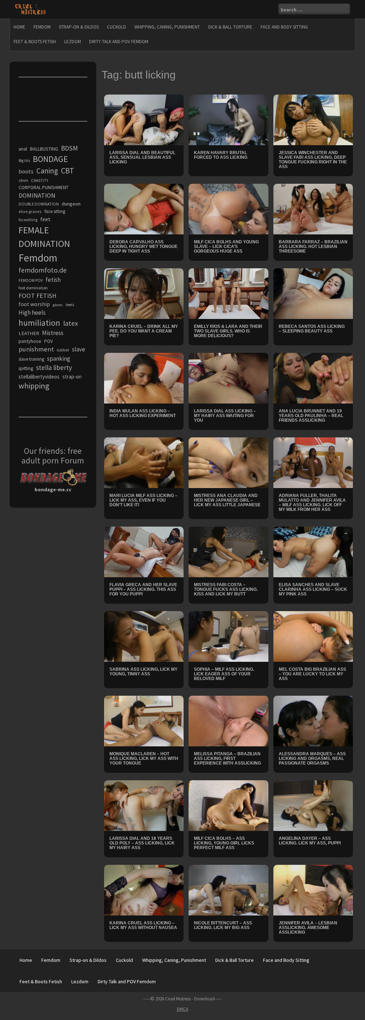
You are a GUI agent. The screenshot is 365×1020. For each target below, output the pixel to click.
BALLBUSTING (44, 149)
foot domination (33, 287)
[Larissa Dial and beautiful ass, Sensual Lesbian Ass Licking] (144, 119)
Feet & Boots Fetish (35, 42)
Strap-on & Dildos (79, 27)
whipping (34, 386)
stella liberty (54, 367)
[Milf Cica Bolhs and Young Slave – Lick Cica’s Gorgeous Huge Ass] (228, 208)
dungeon (71, 204)
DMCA (182, 1009)
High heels (32, 312)
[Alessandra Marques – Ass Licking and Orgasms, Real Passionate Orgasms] (313, 720)
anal (23, 149)
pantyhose (30, 341)
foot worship (34, 304)
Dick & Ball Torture (230, 27)
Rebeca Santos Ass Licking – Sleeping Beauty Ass (312, 329)
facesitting (28, 219)
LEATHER (29, 333)
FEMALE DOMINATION (44, 236)
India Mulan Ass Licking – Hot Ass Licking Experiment (142, 413)
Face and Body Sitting (284, 27)
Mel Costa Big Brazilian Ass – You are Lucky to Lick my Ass (312, 674)
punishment (36, 349)
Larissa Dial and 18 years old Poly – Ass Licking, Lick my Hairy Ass (142, 843)
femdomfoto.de (43, 270)
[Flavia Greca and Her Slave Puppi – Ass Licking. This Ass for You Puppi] (144, 551)
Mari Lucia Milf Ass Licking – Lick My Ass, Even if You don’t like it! (143, 500)
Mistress (52, 333)
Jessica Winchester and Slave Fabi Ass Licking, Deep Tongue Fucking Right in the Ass (313, 159)
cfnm (23, 180)
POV (48, 341)
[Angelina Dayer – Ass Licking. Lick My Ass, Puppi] (313, 805)
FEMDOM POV (31, 280)
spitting (26, 368)
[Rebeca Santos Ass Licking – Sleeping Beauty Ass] (313, 293)
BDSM (69, 148)
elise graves (30, 211)
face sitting (55, 211)
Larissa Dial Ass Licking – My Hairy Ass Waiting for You (225, 415)
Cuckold (116, 27)
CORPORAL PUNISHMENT (43, 187)
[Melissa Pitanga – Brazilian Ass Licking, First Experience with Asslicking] (228, 720)
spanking (58, 358)
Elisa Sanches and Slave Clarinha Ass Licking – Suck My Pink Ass (313, 589)
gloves (58, 305)
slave (78, 349)
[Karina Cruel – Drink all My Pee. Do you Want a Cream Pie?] (144, 293)
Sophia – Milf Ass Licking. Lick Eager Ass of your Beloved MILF (224, 674)
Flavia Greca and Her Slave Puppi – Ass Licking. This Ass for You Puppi (143, 589)
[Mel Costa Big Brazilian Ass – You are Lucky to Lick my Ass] (313, 636)
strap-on (72, 376)
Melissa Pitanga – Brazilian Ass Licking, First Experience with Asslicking (227, 758)
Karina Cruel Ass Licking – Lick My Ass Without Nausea (143, 925)
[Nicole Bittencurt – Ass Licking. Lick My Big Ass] (228, 890)
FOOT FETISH (37, 295)
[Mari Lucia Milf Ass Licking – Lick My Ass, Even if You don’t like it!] (144, 462)
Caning (47, 171)
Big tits (24, 160)
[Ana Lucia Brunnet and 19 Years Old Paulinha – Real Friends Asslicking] (313, 377)
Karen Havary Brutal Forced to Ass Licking (220, 155)
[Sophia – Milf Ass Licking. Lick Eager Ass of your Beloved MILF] (228, 636)
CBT (67, 171)
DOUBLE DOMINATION (39, 204)
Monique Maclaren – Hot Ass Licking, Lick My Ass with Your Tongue (143, 758)
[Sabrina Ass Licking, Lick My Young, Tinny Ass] (144, 636)
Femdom (42, 27)
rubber (63, 349)
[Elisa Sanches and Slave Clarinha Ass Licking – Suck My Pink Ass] (313, 551)
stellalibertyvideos (39, 376)
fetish (53, 280)
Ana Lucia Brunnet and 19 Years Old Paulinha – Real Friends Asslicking (311, 415)
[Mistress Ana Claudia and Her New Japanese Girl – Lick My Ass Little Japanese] (228, 462)
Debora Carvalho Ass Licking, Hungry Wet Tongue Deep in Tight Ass (143, 246)
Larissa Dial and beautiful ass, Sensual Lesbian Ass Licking (142, 157)
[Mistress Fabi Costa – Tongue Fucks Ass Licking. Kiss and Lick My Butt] (228, 551)
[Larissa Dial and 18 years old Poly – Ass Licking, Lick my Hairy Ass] (144, 805)
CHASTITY (39, 180)
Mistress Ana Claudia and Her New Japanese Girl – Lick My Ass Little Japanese (227, 500)
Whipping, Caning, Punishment (167, 27)
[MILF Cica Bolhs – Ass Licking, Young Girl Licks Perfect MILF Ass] (228, 805)
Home (19, 27)
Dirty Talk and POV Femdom (118, 42)
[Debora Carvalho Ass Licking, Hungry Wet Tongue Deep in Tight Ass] (144, 208)
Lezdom (72, 42)
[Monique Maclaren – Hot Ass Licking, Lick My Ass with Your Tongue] (144, 720)
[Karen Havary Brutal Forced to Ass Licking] (228, 119)
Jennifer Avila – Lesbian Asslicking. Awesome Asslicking (308, 927)
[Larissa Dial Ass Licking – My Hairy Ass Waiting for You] (228, 377)
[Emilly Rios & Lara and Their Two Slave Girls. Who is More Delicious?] (228, 293)
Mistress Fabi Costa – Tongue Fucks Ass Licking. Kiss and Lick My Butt (226, 589)
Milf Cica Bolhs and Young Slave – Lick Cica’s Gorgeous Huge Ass (226, 246)
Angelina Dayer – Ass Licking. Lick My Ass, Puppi (310, 841)
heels (70, 304)
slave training (31, 359)
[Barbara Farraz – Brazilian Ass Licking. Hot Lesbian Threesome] (313, 208)
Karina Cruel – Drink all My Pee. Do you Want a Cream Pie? (143, 331)
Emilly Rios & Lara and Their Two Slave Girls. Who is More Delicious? (228, 331)
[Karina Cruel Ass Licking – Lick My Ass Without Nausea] (144, 890)
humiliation (39, 323)
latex (70, 323)
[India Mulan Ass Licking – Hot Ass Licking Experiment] (144, 377)
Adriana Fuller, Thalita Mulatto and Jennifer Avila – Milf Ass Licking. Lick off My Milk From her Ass (312, 502)
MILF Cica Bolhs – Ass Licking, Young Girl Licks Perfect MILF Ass (224, 843)
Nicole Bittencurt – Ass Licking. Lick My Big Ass (223, 925)
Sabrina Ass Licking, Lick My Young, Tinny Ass (143, 671)
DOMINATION (37, 195)
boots (26, 171)
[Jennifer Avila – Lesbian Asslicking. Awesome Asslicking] (313, 890)
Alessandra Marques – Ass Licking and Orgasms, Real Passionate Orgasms (312, 758)
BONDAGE (50, 158)
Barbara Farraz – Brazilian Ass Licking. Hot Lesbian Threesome (313, 246)
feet (45, 219)
